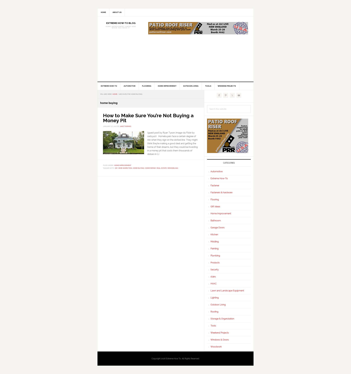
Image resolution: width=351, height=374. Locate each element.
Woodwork (216, 346)
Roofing (214, 311)
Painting (214, 248)
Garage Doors (217, 227)
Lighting (214, 297)
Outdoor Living (218, 304)
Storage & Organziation (222, 318)
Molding (214, 241)
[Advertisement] (175, 61)
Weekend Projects (219, 332)
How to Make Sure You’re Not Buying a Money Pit (148, 118)
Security (214, 269)
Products (215, 262)
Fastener (214, 185)
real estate (162, 168)
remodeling (173, 168)
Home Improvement (122, 165)
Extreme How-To (219, 178)
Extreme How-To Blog (120, 23)
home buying (138, 168)
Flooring (214, 199)
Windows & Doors (219, 339)
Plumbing (215, 255)
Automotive (216, 171)
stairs (213, 276)
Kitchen (214, 234)
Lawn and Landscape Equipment (227, 290)
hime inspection (125, 168)
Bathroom (215, 220)
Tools (213, 325)
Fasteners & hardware (221, 192)
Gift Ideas (215, 206)
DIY (116, 168)
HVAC (213, 283)
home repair (150, 168)
